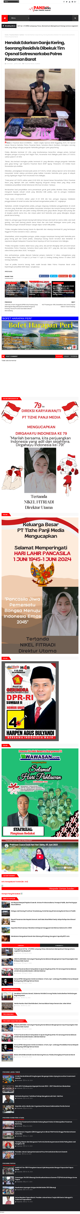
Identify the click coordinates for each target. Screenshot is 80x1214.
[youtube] (69, 2)
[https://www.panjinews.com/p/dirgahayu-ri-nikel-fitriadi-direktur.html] (40, 510)
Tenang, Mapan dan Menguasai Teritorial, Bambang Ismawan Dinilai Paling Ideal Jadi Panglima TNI (45, 1143)
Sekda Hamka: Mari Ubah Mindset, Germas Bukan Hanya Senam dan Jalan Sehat (42, 1003)
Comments (59, 945)
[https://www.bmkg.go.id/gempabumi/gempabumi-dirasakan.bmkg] (21, 894)
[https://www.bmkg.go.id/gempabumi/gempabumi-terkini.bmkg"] (2, 886)
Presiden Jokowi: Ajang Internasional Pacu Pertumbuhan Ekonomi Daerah (41, 1152)
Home (6, 35)
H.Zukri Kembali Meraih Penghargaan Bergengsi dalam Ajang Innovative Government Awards (45, 1077)
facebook (74, 356)
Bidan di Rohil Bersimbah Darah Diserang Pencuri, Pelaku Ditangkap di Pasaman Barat (44, 1055)
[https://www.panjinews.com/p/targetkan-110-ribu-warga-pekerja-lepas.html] (30, 741)
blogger (59, 356)
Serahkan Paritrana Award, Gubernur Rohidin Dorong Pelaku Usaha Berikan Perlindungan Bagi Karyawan (45, 994)
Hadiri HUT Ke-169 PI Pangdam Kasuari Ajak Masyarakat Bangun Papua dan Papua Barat (44, 1168)
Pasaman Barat (13, 35)
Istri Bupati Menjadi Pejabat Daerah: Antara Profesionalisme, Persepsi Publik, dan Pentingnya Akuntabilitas (44, 904)
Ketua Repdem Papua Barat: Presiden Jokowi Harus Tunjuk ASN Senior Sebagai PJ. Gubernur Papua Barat (44, 1198)
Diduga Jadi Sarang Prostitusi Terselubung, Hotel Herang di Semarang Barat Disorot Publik (43, 911)
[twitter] (67, 2)
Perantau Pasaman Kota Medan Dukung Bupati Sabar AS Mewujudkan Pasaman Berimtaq (43, 1123)
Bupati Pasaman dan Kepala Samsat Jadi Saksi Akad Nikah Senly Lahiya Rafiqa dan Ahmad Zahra (43, 920)
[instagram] (72, 2)
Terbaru (21, 945)
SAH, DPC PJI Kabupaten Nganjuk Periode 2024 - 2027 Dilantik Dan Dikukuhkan (43, 1086)
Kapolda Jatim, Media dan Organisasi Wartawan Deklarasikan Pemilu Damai (42, 1106)
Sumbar (21, 35)
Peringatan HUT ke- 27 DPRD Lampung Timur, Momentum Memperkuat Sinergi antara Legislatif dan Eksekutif (44, 950)
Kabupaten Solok (11, 283)
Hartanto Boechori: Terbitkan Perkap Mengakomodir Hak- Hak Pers (39, 1096)
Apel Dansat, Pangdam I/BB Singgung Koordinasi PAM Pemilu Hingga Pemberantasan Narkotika (45, 1133)
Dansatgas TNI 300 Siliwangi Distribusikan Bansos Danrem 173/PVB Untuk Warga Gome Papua (46, 1178)
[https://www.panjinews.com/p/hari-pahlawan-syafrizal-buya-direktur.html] (40, 836)
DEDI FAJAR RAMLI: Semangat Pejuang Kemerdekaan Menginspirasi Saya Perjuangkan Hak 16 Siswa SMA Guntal (16, 290)
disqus (66, 356)
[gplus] (75, 2)
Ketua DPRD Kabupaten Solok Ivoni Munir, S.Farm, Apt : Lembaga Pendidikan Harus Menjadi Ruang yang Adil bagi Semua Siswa (63, 290)
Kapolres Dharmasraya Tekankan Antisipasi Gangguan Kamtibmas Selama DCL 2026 (41, 928)
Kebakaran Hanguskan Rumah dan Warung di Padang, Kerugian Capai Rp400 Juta (40, 936)
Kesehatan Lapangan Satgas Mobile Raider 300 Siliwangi (35, 1187)
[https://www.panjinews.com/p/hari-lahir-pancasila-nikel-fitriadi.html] (40, 653)
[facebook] (64, 2)
